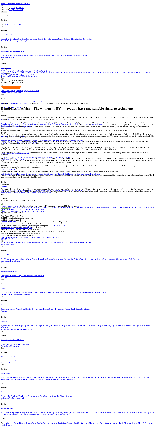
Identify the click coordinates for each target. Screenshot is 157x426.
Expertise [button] (4, 16)
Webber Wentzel (15, 103)
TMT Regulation (137, 326)
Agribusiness (9, 423)
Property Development (56, 309)
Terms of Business (18, 237)
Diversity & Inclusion (14, 4)
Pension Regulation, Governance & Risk (84, 292)
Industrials (76, 423)
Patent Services (86, 242)
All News (4, 71)
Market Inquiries (52, 39)
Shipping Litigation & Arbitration (48, 379)
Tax (2, 381)
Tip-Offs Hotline (6, 237)
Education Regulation (38, 326)
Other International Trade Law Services (129, 259)
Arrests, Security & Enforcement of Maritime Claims (18, 377)
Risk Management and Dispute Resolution (49, 55)
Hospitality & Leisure (65, 423)
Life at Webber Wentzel (9, 75)
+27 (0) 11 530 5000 (17, 8)
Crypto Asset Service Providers (59, 207)
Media (15, 71)
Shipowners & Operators (28, 379)
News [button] (3, 69)
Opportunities (31, 75)
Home (3, 14)
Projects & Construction (16, 294)
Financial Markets (118, 207)
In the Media (26, 77)
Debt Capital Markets (53, 72)
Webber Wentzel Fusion (17, 398)
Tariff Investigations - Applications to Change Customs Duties (22, 259)
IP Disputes (19, 242)
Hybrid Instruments (87, 72)
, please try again (13, 231)
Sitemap (57, 237)
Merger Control (63, 39)
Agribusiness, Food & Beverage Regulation (15, 326)
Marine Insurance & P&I (132, 377)
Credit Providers (42, 207)
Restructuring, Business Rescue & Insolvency (16, 329)
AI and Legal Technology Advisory (58, 413)
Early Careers (21, 75)
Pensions (4, 278)
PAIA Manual (49, 237)
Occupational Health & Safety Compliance (15, 276)
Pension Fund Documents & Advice (58, 292)
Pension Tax (102, 292)
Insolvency (16, 344)
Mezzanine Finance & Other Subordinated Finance (124, 72)
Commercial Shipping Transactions (48, 377)
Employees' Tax (55, 174)
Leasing (46, 309)
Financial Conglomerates (103, 207)
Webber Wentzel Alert (8, 361)
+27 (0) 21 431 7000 (16, 10)
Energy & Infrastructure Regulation (58, 326)
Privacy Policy (30, 237)
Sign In (3, 239)
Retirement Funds (38, 209)
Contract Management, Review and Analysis (85, 413)
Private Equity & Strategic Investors (107, 423)
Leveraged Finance (100, 72)
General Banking (74, 72)
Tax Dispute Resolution (65, 396)
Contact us (26, 4)
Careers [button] (3, 73)
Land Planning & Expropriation (32, 309)
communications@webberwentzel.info (83, 224)
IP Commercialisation (8, 242)
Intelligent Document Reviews (132, 413)
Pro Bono (4, 294)
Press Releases (23, 71)
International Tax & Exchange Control (44, 396)
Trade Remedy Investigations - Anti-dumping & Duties (61, 259)
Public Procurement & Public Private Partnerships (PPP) (52, 226)
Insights (10, 71)
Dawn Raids (42, 39)
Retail (121, 423)
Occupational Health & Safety (91, 174)
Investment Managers (146, 207)
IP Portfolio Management (72, 242)
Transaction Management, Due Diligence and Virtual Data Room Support (43, 414)
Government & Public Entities (34, 211)
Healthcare (53, 423)
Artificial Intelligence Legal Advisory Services (16, 41)
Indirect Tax (26, 396)
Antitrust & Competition (13, 24)
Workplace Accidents (37, 276)
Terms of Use (40, 237)
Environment (4, 186)
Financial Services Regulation (8, 203)
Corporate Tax (6, 396)
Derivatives (64, 72)
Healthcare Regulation (98, 326)
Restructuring (24, 344)
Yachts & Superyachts (67, 379)
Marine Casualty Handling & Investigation (88, 377)
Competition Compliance (9, 39)
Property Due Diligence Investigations (77, 309)
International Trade (7, 244)
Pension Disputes (39, 292)
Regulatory (4, 311)
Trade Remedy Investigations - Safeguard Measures (97, 259)
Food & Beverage (43, 423)
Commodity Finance (38, 72)
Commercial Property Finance (21, 72)
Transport (9, 425)
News (25, 103)
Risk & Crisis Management (10, 346)
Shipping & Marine (7, 363)
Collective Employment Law (10, 174)
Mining (91, 423)
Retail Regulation (125, 326)
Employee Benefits (43, 174)
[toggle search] (2, 85)
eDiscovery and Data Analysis (111, 413)
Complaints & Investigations (27, 39)
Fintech (34, 423)
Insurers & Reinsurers (131, 207)
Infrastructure (84, 423)
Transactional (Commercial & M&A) (76, 55)
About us (4, 4)
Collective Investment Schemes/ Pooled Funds (21, 207)
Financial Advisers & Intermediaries (82, 207)
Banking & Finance (7, 57)
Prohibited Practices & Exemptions (80, 39)
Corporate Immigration (28, 174)
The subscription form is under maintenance (44, 231)
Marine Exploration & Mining (113, 377)
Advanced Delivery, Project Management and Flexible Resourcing (23, 413)
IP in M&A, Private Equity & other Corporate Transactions (43, 242)
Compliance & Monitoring (10, 55)
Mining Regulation (112, 326)
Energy (16, 423)
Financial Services (25, 423)
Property (27, 294)
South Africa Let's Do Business (39, 71)
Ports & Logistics (14, 379)
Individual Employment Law (70, 174)
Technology (5, 398)
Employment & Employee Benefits (9, 169)
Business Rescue (6, 344)
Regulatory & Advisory (27, 55)
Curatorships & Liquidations (10, 292)
